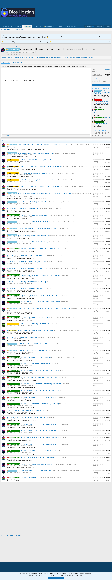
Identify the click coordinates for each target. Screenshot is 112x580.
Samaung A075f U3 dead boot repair (101, 122)
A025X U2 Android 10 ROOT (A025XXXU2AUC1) (33, 242)
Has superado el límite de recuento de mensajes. (80, 57)
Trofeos (37, 26)
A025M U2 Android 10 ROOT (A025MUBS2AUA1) (33, 235)
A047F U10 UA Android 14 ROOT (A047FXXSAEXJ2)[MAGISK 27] (41, 275)
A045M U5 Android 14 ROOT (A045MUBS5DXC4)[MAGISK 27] (26, 268)
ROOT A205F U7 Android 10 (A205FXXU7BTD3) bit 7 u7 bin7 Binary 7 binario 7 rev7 (44, 144)
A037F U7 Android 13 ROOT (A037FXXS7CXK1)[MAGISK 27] (40, 248)
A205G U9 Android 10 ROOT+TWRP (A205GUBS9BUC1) (35, 471)
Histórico (13, 62)
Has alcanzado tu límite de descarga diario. (51, 57)
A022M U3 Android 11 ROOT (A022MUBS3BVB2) (22, 208)
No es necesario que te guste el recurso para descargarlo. (19, 57)
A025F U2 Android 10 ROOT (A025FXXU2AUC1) (33, 222)
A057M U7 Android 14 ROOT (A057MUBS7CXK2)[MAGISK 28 (40, 295)
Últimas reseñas (6, 29)
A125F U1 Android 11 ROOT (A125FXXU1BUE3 (35, 364)
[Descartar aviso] (109, 36)
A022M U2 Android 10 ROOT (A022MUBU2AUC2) (33, 202)
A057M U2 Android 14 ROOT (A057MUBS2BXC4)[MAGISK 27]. (26, 288)
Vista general (5, 62)
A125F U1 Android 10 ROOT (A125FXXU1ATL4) (36, 357)
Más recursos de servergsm (100, 89)
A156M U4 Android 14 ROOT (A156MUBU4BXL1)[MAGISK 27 (40, 437)
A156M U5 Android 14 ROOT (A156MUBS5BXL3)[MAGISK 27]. (40, 444)
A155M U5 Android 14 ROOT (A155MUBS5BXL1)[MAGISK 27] (40, 431)
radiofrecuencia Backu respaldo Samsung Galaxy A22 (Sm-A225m (102, 92)
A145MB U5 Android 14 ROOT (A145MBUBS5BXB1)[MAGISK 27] (27, 417)
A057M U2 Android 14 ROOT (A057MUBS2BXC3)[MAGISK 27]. (26, 282)
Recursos (27, 26)
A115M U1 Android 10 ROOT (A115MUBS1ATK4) (33, 350)
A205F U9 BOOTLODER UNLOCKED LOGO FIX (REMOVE (35, 153)
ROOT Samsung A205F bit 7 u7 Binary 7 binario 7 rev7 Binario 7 (40, 186)
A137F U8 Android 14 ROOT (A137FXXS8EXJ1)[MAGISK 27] (39, 397)
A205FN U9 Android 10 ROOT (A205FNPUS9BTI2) (36, 464)
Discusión (20, 62)
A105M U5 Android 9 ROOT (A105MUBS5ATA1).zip (36, 324)
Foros (5, 26)
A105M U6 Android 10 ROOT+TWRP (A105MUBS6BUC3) (35, 330)
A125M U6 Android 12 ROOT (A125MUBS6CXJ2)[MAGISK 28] (40, 370)
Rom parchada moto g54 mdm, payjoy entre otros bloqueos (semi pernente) (102, 101)
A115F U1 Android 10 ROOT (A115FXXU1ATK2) (32, 344)
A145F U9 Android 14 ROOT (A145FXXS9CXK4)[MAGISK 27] (40, 404)
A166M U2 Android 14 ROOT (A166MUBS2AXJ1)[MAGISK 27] (40, 457)
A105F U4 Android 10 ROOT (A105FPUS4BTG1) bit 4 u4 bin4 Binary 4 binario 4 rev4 (44, 308)
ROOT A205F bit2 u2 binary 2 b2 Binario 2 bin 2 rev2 (36, 180)
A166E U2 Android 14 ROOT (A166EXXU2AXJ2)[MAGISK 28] (40, 451)
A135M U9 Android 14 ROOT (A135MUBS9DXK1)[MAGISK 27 (40, 391)
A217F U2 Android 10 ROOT (30, 477)
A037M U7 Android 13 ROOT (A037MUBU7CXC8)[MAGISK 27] (26, 262)
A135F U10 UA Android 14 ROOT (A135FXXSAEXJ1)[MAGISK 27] (41, 384)
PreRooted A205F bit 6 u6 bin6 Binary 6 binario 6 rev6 (37, 160)
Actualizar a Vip (49, 26)
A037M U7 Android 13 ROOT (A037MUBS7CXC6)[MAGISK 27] (26, 255)
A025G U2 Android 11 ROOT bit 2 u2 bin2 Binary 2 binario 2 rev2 (38, 228)
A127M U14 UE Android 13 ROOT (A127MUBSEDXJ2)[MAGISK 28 (41, 377)
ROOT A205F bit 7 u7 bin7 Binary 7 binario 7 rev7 (35, 173)
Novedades (16, 26)
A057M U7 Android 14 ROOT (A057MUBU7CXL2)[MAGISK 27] (40, 302)
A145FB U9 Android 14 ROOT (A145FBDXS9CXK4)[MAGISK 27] (27, 411)
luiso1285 (10, 325)
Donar (60, 26)
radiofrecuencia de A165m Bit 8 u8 (101, 111)
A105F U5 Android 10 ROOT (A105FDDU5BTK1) (36, 317)
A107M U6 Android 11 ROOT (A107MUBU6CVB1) (22, 337)
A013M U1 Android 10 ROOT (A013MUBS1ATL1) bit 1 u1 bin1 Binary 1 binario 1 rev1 (45, 193)
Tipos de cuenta (71, 26)
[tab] (53, 44)
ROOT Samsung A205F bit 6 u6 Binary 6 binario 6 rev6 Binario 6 (40, 166)
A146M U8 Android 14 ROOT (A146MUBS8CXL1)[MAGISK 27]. (40, 424)
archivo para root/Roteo (27, 148)
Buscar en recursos (18, 29)
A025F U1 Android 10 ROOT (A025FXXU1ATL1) (36, 215)
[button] (8, 26)
